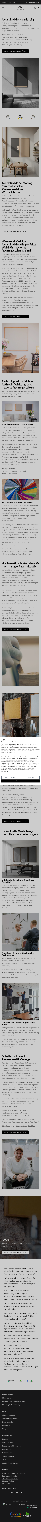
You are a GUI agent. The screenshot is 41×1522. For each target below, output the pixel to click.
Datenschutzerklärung (19, 769)
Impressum (4, 771)
